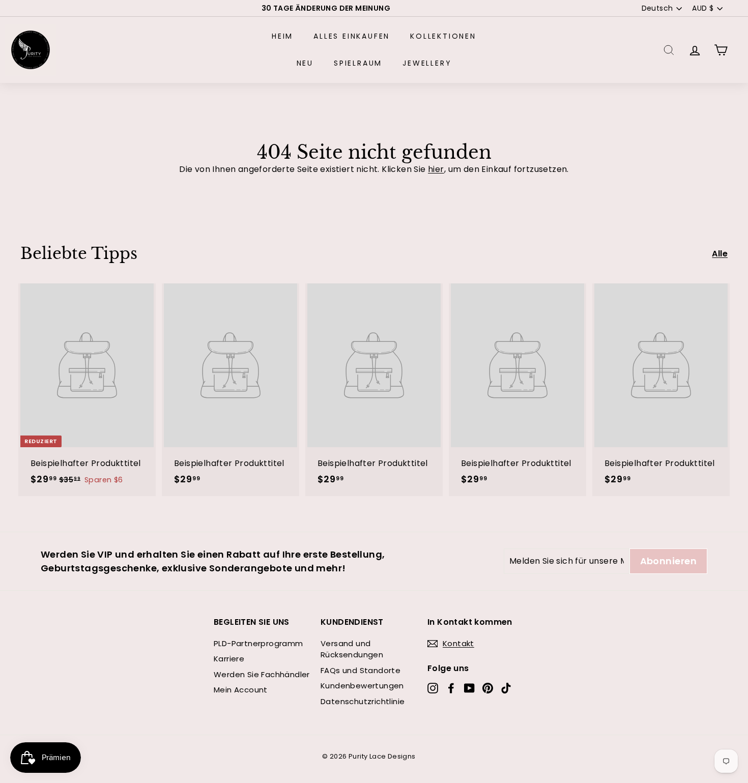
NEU (305, 63)
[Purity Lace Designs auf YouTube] (469, 688)
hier (436, 169)
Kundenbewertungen (362, 685)
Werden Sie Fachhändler (262, 674)
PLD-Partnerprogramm (258, 643)
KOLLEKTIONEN (443, 36)
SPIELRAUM (358, 63)
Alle (720, 253)
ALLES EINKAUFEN (351, 36)
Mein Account (241, 689)
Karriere (229, 658)
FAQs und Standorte (360, 670)
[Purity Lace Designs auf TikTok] (506, 688)
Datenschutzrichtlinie (363, 701)
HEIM (282, 36)
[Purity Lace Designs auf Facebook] (451, 688)
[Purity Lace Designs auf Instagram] (432, 688)
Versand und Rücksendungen (352, 649)
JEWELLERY (426, 63)
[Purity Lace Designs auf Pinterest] (487, 688)
